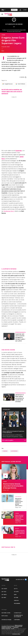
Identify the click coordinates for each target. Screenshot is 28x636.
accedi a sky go (20, 579)
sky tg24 (4, 591)
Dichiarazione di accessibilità (18, 616)
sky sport (4, 588)
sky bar (16, 597)
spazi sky (16, 600)
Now (15, 594)
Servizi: (15, 585)
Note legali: (4, 609)
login (24, 9)
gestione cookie (6, 612)
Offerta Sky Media (6, 619)
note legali (5, 615)
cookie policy (17, 612)
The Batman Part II (8, 211)
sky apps (16, 591)
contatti (12, 628)
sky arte (4, 597)
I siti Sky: (3, 585)
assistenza (8, 628)
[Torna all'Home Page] (8, 14)
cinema (5, 451)
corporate (17, 619)
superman (14, 451)
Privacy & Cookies (10, 626)
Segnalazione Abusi (16, 633)
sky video (4, 594)
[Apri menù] (2, 14)
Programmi (17, 603)
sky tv (15, 588)
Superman (19, 150)
